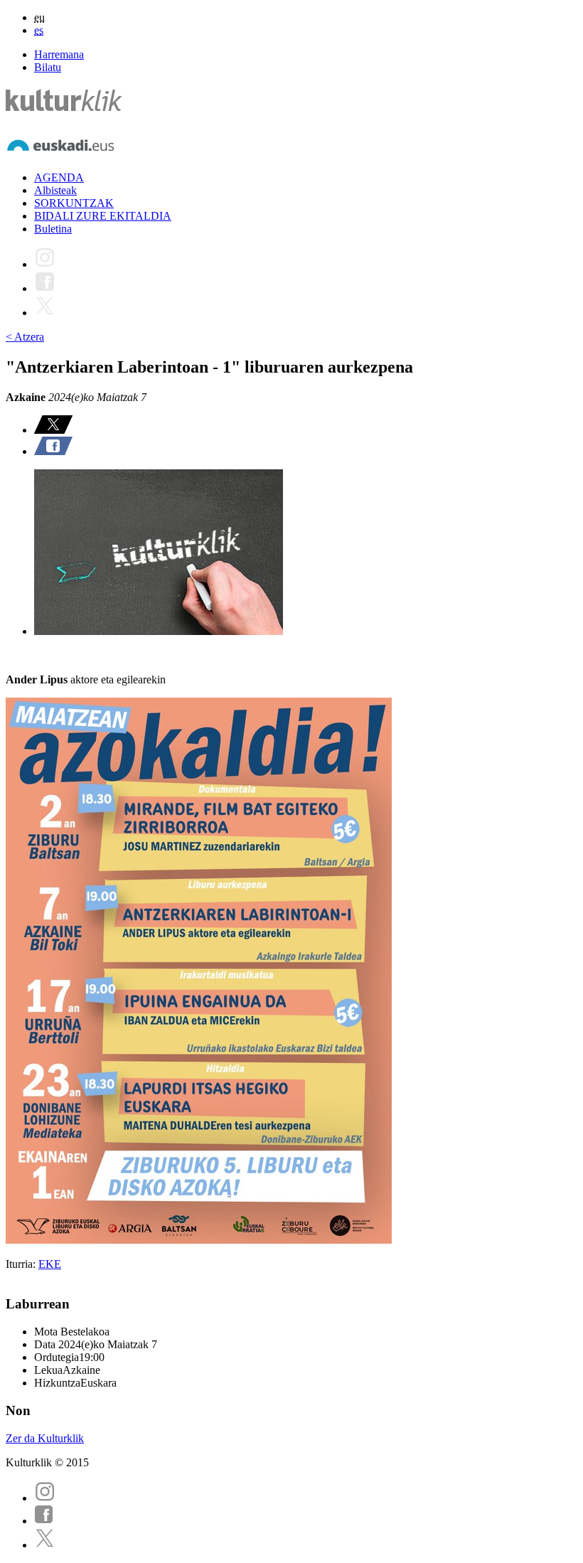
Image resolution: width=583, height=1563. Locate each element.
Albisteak (55, 190)
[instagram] (44, 1498)
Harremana (59, 54)
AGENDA (59, 177)
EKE (49, 1264)
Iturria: (22, 1264)
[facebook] (44, 1521)
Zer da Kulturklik (45, 1438)
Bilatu (47, 67)
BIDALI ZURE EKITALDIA (102, 216)
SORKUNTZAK (74, 203)
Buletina (53, 229)
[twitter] (44, 1545)
